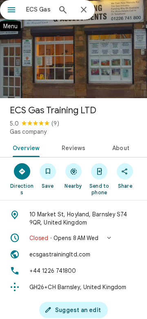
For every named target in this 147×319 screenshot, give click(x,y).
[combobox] (38, 9)
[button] (73, 238)
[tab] (24, 147)
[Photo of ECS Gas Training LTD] (73, 49)
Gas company (28, 131)
